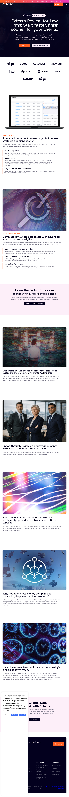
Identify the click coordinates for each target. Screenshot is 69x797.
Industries (40, 762)
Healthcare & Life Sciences (41, 770)
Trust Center (56, 771)
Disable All (14, 714)
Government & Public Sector (41, 778)
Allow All (22, 714)
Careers (54, 768)
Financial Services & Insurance (42, 766)
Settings (7, 714)
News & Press (56, 765)
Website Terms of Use (37, 787)
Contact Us (55, 774)
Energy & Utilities (41, 774)
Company (56, 762)
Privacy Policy (29, 787)
